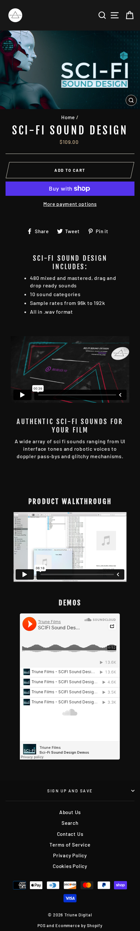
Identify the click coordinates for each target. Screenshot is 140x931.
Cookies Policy (70, 866)
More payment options (69, 204)
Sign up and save (69, 790)
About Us (70, 812)
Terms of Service (69, 845)
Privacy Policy (70, 855)
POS (41, 925)
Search (70, 823)
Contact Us (70, 834)
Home (68, 117)
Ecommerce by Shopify (78, 925)
